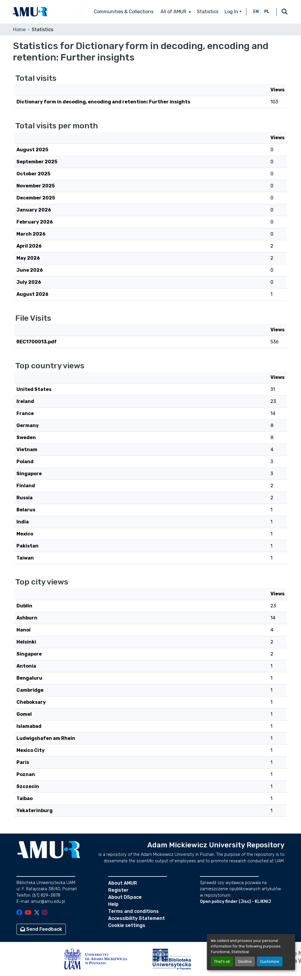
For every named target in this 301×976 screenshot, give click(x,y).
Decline (245, 961)
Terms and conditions (133, 911)
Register (118, 890)
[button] (30, 11)
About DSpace (125, 897)
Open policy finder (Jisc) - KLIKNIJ (235, 901)
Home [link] (19, 29)
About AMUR (122, 883)
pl (267, 11)
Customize (269, 961)
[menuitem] (175, 11)
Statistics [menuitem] (207, 11)
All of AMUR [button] (173, 11)
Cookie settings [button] (126, 925)
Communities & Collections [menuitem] (123, 11)
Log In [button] (232, 11)
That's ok (222, 961)
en (256, 11)
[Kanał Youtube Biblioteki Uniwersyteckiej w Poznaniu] (28, 913)
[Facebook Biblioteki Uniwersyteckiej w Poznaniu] (19, 913)
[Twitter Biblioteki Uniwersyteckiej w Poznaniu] (37, 913)
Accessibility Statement (136, 918)
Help (113, 904)
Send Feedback (43, 929)
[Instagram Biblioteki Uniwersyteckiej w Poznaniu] (44, 913)
